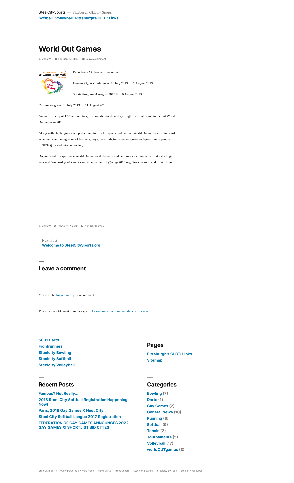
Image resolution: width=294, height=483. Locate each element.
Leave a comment (96, 59)
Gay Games (157, 406)
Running (154, 418)
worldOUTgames (94, 226)
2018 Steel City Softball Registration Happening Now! (83, 402)
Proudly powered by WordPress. (76, 470)
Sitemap (154, 360)
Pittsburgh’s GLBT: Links (96, 18)
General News (160, 412)
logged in (62, 295)
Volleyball (64, 18)
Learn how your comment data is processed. (121, 311)
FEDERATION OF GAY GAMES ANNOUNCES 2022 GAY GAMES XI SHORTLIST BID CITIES (84, 425)
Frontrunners (51, 346)
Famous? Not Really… (58, 393)
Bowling (154, 393)
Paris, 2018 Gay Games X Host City (71, 410)
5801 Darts (49, 340)
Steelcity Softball (55, 358)
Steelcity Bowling (55, 352)
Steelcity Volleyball (57, 365)
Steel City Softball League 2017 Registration (80, 416)
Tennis (153, 430)
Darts (152, 399)
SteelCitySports (52, 12)
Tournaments (159, 437)
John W (46, 59)
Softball (46, 18)
